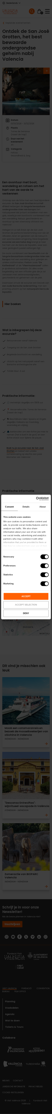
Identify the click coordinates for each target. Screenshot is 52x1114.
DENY (26, 613)
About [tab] (42, 506)
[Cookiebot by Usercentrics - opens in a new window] (37, 499)
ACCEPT (26, 596)
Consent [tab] (9, 506)
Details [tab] (26, 506)
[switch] (44, 565)
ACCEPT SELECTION (26, 605)
